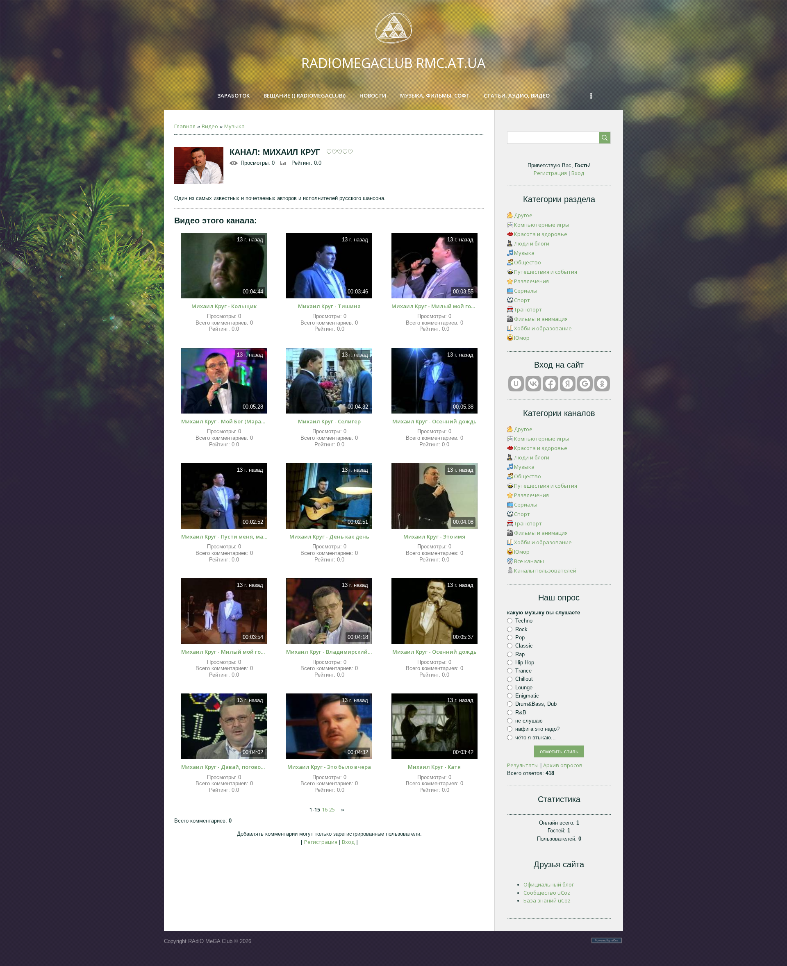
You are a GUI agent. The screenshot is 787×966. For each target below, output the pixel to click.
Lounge (523, 687)
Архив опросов (562, 765)
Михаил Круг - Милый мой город (434, 306)
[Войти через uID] (516, 383)
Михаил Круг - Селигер (329, 421)
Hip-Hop (524, 662)
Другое (523, 215)
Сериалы (525, 290)
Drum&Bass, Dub (536, 704)
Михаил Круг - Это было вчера (329, 767)
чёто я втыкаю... (535, 737)
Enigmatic (527, 696)
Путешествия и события (545, 271)
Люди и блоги (531, 243)
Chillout (524, 679)
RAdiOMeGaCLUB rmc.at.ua (393, 63)
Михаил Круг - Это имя (434, 536)
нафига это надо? (537, 729)
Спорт (522, 300)
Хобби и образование (543, 328)
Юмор (522, 337)
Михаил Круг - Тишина (329, 306)
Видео (210, 126)
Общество (527, 262)
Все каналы (529, 561)
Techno (523, 621)
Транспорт (528, 309)
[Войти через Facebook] (550, 383)
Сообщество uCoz (546, 892)
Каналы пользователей (545, 570)
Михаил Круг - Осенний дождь (434, 421)
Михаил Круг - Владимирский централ (329, 651)
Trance (523, 671)
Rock (521, 629)
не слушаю (529, 721)
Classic (524, 646)
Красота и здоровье (540, 234)
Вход (348, 842)
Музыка (234, 126)
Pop (520, 637)
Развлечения (531, 281)
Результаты (523, 765)
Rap (520, 654)
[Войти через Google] (585, 383)
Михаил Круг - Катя (434, 767)
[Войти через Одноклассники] (602, 383)
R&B (520, 712)
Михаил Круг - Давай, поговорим (224, 767)
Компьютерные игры (541, 224)
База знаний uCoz (547, 900)
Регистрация (320, 842)
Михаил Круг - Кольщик (224, 306)
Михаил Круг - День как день (329, 536)
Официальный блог (548, 884)
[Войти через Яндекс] (567, 383)
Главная (185, 126)
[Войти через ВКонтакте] (533, 383)
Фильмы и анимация (541, 319)
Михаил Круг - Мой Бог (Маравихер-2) (224, 421)
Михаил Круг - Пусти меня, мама (224, 536)
